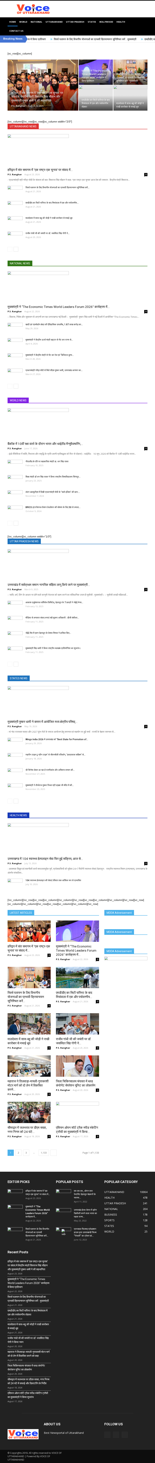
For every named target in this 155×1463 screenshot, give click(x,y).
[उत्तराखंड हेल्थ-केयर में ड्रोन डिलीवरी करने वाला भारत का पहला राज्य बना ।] (63, 1213)
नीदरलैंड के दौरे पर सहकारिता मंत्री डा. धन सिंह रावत (47, 461)
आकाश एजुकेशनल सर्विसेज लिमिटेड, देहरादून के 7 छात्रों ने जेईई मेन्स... (54, 602)
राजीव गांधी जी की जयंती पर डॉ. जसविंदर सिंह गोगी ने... (48, 233)
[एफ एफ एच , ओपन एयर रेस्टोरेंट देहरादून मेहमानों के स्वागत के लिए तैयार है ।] (63, 1194)
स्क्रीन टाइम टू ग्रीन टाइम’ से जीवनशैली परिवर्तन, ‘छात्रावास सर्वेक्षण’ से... (55, 754)
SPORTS (109, 1220)
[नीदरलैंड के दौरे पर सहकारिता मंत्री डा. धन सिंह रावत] (15, 465)
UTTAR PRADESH (75, 21)
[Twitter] (116, 1435)
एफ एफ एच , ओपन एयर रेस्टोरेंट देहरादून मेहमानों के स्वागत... (85, 1194)
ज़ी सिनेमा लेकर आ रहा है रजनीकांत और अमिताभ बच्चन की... (50, 770)
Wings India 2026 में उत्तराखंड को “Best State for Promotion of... (57, 739)
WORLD (23, 21)
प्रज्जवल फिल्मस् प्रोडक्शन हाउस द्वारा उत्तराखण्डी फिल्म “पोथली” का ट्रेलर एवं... (85, 1232)
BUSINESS (110, 1214)
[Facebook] (107, 1435)
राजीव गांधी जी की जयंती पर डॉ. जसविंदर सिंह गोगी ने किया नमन (28, 1340)
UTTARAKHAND (54, 21)
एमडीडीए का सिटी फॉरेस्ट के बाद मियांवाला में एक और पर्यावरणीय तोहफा (27, 1312)
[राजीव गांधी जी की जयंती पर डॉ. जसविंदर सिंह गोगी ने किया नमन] (15, 237)
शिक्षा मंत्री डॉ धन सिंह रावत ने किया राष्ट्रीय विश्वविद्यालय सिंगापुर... (53, 476)
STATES (92, 21)
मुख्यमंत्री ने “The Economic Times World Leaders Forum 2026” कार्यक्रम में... (76, 950)
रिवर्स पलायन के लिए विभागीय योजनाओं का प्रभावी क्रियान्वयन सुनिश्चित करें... (57, 187)
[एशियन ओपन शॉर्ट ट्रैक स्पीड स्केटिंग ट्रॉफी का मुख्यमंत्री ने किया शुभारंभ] (77, 1112)
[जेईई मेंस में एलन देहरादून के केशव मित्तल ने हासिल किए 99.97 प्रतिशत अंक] (15, 636)
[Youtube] (125, 1435)
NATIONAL (36, 21)
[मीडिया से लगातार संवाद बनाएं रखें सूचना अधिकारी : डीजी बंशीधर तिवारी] (15, 621)
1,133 (44, 1152)
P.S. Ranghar (18, 105)
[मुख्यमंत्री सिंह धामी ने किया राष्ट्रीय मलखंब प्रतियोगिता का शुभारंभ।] (15, 652)
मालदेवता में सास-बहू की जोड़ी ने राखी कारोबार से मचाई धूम (49, 218)
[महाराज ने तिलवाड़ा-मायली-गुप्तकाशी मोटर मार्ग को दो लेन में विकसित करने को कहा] (29, 1066)
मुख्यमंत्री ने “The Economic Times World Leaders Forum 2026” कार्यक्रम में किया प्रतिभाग (28, 1283)
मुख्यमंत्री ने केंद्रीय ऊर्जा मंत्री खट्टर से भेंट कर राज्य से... (49, 339)
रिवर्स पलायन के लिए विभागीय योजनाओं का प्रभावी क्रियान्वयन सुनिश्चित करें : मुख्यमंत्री (48, 39)
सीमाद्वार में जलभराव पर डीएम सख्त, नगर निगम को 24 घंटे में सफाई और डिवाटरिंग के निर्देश (28, 1381)
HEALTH (120, 21)
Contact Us (16, 30)
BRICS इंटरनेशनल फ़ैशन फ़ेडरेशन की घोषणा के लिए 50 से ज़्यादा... (53, 507)
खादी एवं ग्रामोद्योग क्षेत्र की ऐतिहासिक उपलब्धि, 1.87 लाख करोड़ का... (54, 324)
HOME (12, 21)
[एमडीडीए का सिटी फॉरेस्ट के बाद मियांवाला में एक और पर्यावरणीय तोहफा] (96, 98)
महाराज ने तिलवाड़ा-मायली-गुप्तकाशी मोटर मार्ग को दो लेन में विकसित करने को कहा (29, 1353)
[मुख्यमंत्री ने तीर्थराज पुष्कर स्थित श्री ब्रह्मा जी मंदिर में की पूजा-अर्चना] (15, 789)
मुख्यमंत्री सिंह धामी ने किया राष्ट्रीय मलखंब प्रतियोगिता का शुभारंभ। (53, 648)
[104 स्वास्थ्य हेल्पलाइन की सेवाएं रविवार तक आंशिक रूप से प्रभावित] (15, 884)
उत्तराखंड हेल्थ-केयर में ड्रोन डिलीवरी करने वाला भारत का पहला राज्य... (85, 1213)
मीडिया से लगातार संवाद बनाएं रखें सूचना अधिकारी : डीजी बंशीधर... (52, 617)
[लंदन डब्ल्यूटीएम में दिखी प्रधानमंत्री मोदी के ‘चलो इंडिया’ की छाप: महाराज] (15, 495)
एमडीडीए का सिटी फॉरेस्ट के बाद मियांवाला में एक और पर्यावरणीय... (52, 202)
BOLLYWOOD (106, 21)
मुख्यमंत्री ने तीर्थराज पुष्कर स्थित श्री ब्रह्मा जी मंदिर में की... (50, 785)
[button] (142, 26)
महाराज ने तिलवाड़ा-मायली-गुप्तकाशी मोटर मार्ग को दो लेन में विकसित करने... (28, 1085)
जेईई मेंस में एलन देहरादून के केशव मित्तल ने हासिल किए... (48, 633)
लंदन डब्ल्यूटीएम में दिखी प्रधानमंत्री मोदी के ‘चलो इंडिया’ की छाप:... (53, 492)
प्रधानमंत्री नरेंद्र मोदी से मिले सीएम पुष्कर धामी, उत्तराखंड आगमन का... (54, 370)
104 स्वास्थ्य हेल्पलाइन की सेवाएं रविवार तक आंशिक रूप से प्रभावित (53, 880)
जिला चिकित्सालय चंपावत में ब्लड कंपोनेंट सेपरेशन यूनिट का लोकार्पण (26, 1367)
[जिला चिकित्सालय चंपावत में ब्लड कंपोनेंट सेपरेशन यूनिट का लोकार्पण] (77, 1066)
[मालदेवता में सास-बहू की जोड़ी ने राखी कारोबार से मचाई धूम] (130, 98)
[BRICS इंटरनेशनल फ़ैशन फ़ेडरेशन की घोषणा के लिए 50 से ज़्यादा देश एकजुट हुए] (15, 511)
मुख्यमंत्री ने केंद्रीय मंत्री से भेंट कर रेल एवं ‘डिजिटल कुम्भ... (50, 355)
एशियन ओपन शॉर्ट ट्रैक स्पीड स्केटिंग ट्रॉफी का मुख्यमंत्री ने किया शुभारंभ (28, 1395)
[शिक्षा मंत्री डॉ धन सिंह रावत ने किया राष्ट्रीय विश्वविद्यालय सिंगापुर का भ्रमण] (15, 480)
